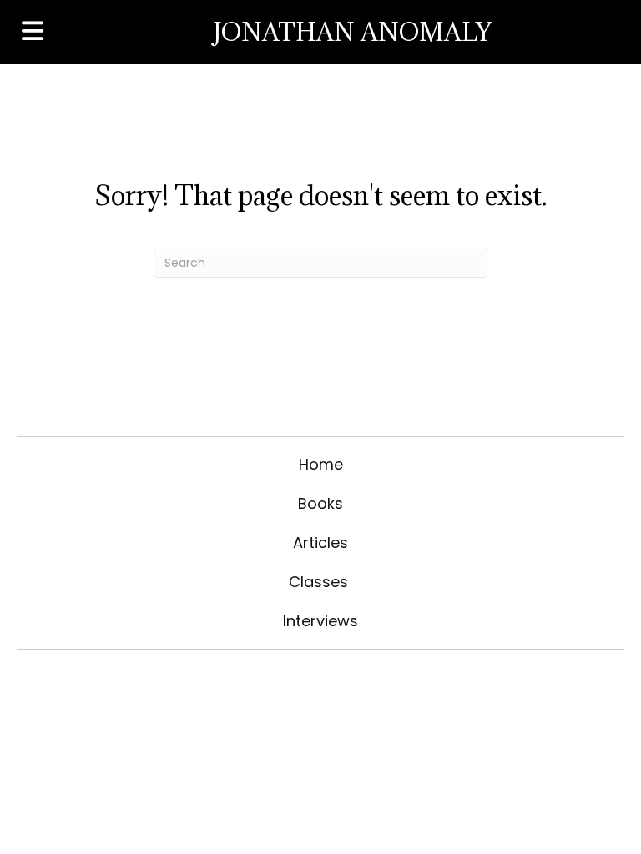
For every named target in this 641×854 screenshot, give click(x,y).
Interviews (320, 620)
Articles (320, 542)
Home (321, 464)
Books (320, 503)
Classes (320, 581)
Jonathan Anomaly (352, 32)
